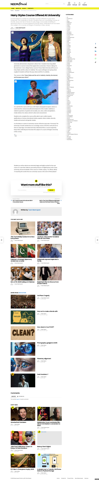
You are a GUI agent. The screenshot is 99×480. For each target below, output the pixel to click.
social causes (70, 115)
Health (68, 53)
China (68, 25)
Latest (69, 4)
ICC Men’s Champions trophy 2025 (22, 469)
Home (12, 8)
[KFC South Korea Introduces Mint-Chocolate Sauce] (1, 240)
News (68, 88)
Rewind (68, 103)
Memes (68, 75)
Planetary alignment (44, 359)
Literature (69, 71)
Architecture (69, 18)
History (68, 54)
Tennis (68, 123)
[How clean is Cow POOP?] (23, 333)
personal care (70, 95)
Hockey (68, 56)
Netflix (68, 85)
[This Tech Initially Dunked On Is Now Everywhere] (23, 228)
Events (68, 36)
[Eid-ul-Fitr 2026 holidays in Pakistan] (23, 273)
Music (68, 83)
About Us (18, 8)
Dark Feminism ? (42, 374)
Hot (80, 4)
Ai (67, 17)
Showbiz (69, 112)
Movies (68, 81)
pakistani (69, 91)
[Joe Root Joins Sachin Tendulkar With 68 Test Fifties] (49, 228)
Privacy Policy (70, 478)
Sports (68, 118)
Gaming (68, 49)
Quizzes (69, 102)
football (68, 45)
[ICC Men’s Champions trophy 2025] (23, 461)
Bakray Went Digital (44, 447)
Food (68, 44)
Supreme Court (70, 119)
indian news (69, 60)
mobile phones (70, 80)
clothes (68, 26)
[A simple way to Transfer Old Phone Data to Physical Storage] (49, 461)
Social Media (70, 116)
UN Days (69, 132)
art (67, 20)
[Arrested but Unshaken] (23, 414)
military (68, 76)
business (69, 24)
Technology (69, 122)
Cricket (68, 29)
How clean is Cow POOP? (45, 327)
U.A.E (68, 131)
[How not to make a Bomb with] (23, 317)
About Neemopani (79, 478)
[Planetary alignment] (23, 365)
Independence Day (71, 58)
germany (69, 52)
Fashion (68, 40)
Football (69, 46)
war (68, 135)
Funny (68, 48)
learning (69, 68)
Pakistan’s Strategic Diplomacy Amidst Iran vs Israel (21, 260)
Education (22, 293)
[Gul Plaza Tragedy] (23, 302)
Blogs (24, 8)
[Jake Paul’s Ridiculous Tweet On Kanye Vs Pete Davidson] (23, 438)
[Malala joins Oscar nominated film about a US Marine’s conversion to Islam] (49, 414)
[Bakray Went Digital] (49, 438)
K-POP (68, 64)
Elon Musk (69, 33)
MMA (68, 79)
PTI (68, 99)
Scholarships (70, 106)
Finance (68, 42)
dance (68, 30)
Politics (68, 96)
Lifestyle (69, 69)
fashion (68, 38)
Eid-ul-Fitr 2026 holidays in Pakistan (23, 282)
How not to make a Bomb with (47, 311)
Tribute (68, 127)
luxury (68, 73)
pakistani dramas (70, 92)
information (69, 61)
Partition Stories (70, 93)
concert (68, 28)
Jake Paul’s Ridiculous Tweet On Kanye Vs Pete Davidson (21, 447)
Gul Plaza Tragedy (43, 295)
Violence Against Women (72, 134)
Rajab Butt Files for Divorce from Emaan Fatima (48, 283)
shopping (69, 110)
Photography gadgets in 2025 (47, 343)
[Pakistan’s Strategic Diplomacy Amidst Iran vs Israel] (23, 251)
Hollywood (69, 57)
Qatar (68, 100)
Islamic (68, 63)
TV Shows (69, 128)
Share (12, 33)
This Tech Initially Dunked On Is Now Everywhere (22, 237)
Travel (68, 124)
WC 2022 (69, 136)
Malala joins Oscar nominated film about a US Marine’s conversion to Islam (48, 423)
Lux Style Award (70, 72)
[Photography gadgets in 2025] (23, 349)
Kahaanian (69, 65)
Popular (74, 4)
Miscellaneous (70, 77)
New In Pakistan (70, 87)
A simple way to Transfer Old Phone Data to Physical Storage (49, 470)
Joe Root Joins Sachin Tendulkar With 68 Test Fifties (48, 237)
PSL (68, 97)
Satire (68, 104)
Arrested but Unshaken (18, 422)
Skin (68, 114)
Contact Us (63, 478)
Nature (68, 84)
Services (86, 478)
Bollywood (69, 22)
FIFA (68, 41)
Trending (84, 4)
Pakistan (69, 89)
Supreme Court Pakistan (72, 120)
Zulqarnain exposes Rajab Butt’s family (48, 260)
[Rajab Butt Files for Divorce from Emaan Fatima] (49, 273)
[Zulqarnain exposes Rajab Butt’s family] (49, 251)
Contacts (30, 8)
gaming (68, 50)
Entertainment (70, 34)
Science (69, 107)
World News (69, 139)
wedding (69, 138)
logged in (18, 399)
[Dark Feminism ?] (23, 380)
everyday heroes (70, 37)
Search (64, 4)
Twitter (68, 130)
